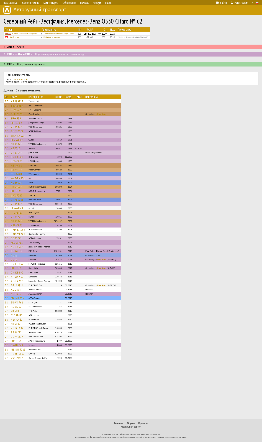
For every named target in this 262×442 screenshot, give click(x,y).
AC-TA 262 (17, 281)
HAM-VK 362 (18, 234)
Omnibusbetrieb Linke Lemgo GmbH (59, 34)
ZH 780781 (17, 199)
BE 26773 (16, 238)
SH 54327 (16, 187)
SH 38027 (16, 144)
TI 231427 (17, 212)
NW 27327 (16, 195)
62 (6, 118)
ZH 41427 (16, 127)
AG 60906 (16, 182)
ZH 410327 (17, 131)
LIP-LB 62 (16, 122)
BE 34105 (16, 251)
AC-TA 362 (17, 247)
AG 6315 (15, 148)
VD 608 (15, 311)
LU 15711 (16, 268)
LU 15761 (16, 341)
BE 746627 (17, 336)
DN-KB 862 (17, 264)
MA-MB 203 (17, 298)
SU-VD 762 (17, 302)
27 (6, 101)
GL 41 (14, 255)
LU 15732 (16, 191)
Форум (131, 423)
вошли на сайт (20, 79)
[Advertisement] (131, 391)
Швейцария (14, 37)
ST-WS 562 (17, 277)
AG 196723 (17, 101)
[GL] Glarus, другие (51, 37)
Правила (143, 423)
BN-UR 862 (17, 345)
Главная (118, 423)
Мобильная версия (131, 426)
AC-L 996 (16, 289)
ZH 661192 (17, 328)
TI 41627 (16, 110)
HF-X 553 (16, 118)
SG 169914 (17, 285)
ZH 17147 (16, 152)
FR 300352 (17, 242)
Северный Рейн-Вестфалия (24, 34)
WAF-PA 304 (18, 178)
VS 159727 (17, 358)
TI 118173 (16, 114)
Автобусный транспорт (39, 9)
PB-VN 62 (16, 170)
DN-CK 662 (17, 157)
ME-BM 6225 (18, 349)
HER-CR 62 (17, 161)
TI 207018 (17, 174)
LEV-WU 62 (17, 140)
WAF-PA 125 (18, 135)
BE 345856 (17, 105)
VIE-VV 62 (16, 165)
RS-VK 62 (16, 306)
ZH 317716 (17, 217)
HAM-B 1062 (18, 229)
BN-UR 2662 (18, 354)
